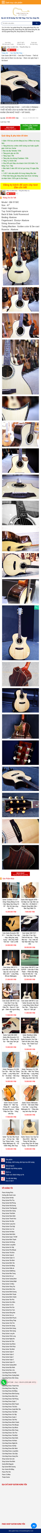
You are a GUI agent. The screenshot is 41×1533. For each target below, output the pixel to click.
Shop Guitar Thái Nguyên (9, 1208)
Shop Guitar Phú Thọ (8, 1200)
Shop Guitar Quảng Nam (9, 1279)
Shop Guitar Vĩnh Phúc (9, 1346)
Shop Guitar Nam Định (8, 1216)
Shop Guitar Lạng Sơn (8, 1224)
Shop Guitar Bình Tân (8, 1263)
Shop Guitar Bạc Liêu (8, 1370)
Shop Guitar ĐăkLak (8, 1268)
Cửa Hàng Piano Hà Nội (9, 1373)
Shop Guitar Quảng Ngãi (9, 1281)
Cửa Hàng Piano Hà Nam (9, 1441)
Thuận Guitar (6, 1477)
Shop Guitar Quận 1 (8, 1357)
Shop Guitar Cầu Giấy (8, 1226)
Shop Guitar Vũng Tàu (8, 1286)
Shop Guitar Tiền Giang (9, 1331)
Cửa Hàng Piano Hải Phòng (10, 1399)
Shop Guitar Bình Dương (9, 1292)
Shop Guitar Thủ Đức (8, 1252)
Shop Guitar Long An (8, 1333)
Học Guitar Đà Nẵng (8, 1469)
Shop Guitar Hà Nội (8, 1198)
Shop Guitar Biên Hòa (8, 1289)
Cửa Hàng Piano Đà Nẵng (9, 1391)
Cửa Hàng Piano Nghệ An (9, 1443)
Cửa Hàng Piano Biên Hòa (10, 1396)
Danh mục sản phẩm (13, 2)
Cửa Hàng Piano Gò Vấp (9, 1414)
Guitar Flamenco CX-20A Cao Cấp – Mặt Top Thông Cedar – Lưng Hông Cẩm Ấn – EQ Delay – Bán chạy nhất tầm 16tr (11, 1073)
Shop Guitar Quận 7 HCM (9, 1237)
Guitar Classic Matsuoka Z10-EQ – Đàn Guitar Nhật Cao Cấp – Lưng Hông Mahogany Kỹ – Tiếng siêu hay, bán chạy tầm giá (29, 1107)
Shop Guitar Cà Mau (8, 1284)
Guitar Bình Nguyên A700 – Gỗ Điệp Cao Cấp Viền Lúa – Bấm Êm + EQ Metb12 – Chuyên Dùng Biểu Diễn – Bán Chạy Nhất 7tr (30, 904)
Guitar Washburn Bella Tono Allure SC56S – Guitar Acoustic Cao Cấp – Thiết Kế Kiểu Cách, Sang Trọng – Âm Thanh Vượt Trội (29, 1040)
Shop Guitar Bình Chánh (9, 1297)
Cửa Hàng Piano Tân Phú (9, 1420)
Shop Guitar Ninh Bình (8, 1234)
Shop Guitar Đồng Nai (8, 1313)
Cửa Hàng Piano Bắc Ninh (10, 1448)
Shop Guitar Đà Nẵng (8, 1266)
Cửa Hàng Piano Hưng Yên (10, 1456)
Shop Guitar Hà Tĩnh (8, 1341)
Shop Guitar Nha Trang (9, 1273)
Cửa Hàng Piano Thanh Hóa (10, 1386)
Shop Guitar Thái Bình (8, 1213)
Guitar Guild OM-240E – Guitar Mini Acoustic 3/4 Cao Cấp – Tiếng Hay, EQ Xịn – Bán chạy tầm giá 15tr (11, 1039)
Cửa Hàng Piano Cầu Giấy (10, 1454)
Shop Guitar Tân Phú (8, 1299)
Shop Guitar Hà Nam (8, 1232)
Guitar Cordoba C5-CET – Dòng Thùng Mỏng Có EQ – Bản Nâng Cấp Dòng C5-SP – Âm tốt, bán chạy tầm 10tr (10, 904)
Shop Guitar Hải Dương (9, 1205)
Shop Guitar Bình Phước (9, 1318)
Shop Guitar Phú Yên (8, 1307)
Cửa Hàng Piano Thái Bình (10, 1435)
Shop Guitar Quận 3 (8, 1360)
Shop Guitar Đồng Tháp (9, 1320)
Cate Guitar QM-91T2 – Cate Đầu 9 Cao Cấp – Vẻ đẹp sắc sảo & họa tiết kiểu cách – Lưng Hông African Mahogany (10, 971)
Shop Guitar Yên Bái (8, 1221)
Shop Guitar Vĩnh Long (9, 1336)
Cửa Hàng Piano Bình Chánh (10, 1422)
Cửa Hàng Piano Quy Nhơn (10, 1427)
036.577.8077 (25, 34)
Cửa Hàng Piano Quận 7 (9, 1401)
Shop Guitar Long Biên (9, 1245)
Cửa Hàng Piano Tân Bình (9, 1412)
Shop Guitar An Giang (8, 1326)
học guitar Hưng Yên (16, 27)
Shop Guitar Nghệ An (8, 1339)
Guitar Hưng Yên (19, 29)
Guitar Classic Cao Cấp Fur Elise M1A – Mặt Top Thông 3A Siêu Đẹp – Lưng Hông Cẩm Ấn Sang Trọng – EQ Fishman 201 (29, 1141)
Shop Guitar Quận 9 (8, 1352)
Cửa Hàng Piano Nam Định (10, 1438)
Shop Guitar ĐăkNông (8, 1271)
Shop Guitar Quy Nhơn (8, 1344)
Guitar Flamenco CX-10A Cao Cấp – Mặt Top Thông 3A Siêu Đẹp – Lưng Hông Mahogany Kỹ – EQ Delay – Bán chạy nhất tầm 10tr (29, 1073)
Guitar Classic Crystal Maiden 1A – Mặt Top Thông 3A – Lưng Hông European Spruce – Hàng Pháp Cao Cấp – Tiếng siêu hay (11, 1108)
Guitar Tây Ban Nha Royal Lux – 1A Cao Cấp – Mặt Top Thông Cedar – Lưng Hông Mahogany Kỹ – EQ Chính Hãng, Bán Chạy (11, 1141)
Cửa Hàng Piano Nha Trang (10, 1430)
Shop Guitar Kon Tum (8, 1310)
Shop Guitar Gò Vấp (8, 1247)
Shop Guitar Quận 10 (8, 1362)
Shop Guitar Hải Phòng (9, 1203)
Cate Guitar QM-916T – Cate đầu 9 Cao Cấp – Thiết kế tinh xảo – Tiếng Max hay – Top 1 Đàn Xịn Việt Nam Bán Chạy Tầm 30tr (30, 938)
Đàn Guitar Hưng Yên (31, 29)
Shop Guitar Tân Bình (8, 1260)
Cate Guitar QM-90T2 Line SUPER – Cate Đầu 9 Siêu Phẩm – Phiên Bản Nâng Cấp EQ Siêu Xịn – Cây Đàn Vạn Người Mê (29, 971)
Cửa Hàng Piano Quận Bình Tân (11, 1409)
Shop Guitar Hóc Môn (8, 1302)
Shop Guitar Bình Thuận (9, 1294)
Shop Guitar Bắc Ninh (8, 1367)
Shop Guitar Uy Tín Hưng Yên (25, 31)
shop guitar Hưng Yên (29, 27)
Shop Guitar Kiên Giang (9, 1328)
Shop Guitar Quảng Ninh (9, 1365)
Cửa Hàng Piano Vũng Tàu (10, 1388)
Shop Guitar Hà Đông (8, 1242)
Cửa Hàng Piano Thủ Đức (9, 1407)
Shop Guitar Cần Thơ (8, 1323)
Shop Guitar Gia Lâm (8, 1459)
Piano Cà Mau (6, 1474)
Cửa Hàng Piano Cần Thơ (9, 1433)
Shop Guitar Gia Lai (8, 1315)
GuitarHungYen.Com (27, 1531)
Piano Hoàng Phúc (7, 1192)
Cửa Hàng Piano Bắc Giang (10, 1378)
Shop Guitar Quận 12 (8, 1258)
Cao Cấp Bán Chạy (16, 53)
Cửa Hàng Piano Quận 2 (9, 1417)
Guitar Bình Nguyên (8, 1464)
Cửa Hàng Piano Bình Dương (10, 1394)
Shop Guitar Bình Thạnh (9, 1239)
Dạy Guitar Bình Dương (9, 1467)
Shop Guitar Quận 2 (8, 1354)
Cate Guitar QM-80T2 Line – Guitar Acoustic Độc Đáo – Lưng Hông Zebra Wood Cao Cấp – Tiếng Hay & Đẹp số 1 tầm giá (29, 1005)
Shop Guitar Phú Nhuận (9, 1250)
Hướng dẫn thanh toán (9, 1195)
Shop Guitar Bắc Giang (9, 1211)
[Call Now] (4, 1382)
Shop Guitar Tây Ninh (8, 1349)
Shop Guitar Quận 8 (8, 1255)
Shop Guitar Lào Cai (8, 1229)
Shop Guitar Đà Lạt (8, 1276)
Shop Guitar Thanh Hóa (9, 1219)
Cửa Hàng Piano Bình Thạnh (10, 1404)
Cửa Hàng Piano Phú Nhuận (10, 1425)
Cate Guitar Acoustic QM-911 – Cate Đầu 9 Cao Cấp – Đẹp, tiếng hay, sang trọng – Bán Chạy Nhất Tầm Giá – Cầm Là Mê (11, 937)
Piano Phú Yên (6, 1472)
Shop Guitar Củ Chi (8, 1305)
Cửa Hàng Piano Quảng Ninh (10, 1375)
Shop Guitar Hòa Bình (8, 1461)
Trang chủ (4, 53)
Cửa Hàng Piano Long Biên (10, 1451)
